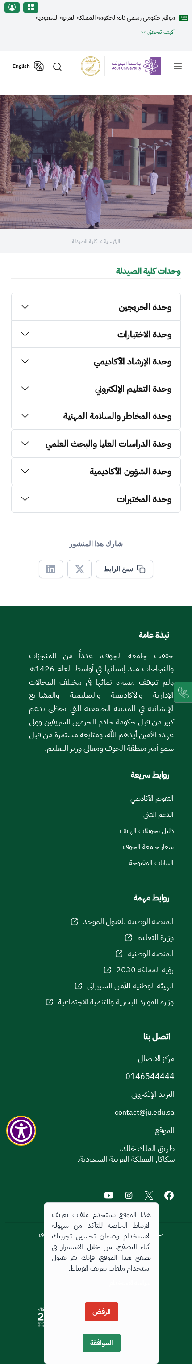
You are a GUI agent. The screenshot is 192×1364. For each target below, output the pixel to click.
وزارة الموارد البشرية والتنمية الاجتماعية (116, 1002)
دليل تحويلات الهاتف (147, 830)
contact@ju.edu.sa (145, 1112)
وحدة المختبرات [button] (144, 499)
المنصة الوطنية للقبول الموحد (128, 921)
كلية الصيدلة (84, 241)
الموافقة (101, 1343)
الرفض (101, 1311)
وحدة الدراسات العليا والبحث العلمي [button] (108, 443)
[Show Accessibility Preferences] (21, 1131)
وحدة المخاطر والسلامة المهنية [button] (117, 416)
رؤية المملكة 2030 (145, 969)
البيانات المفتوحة (151, 863)
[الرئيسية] (121, 66)
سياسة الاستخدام (130, 1283)
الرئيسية (112, 241)
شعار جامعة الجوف (148, 846)
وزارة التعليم (155, 937)
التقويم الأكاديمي (152, 798)
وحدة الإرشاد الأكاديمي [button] (132, 361)
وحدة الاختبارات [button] (144, 334)
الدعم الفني (158, 814)
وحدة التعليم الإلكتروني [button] (133, 388)
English (21, 66)
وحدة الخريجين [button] (145, 307)
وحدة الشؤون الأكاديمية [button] (130, 471)
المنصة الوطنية (151, 953)
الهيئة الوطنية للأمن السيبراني (130, 985)
